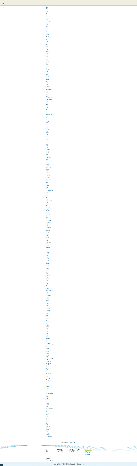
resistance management (49, 113)
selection (47, 182)
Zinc (46, 137)
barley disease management (49, 359)
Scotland (47, 257)
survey (47, 341)
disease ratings (48, 387)
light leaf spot (47, 86)
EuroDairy (47, 273)
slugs (46, 88)
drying (47, 145)
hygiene (47, 54)
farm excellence (48, 43)
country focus (47, 354)
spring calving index (48, 380)
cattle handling (48, 184)
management (47, 288)
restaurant (47, 300)
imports (47, 57)
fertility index (47, 159)
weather (47, 370)
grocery (47, 18)
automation (47, 240)
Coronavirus (47, 419)
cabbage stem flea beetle (49, 89)
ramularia (47, 108)
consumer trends (48, 244)
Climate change (48, 149)
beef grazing (47, 403)
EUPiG (47, 292)
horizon (47, 46)
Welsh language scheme (72, 453)
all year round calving (48, 157)
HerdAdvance (47, 327)
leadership (47, 364)
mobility (47, 171)
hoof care (47, 172)
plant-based (47, 281)
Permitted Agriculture (48, 422)
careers (47, 38)
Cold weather (47, 431)
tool (46, 39)
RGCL (46, 391)
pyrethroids (47, 125)
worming (47, 23)
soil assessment (48, 233)
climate (47, 423)
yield (46, 81)
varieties (47, 294)
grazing (47, 196)
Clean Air (47, 388)
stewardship (47, 51)
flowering (47, 101)
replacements (47, 203)
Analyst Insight (48, 399)
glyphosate (47, 127)
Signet (47, 180)
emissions (47, 298)
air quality (47, 270)
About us (46, 450)
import (47, 377)
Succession (47, 350)
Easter (47, 16)
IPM (46, 299)
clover (47, 96)
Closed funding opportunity (49, 436)
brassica (47, 143)
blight (47, 398)
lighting (47, 313)
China (47, 340)
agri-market (47, 351)
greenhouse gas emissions (49, 148)
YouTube (79, 456)
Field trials (47, 417)
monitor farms (48, 247)
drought (47, 274)
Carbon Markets (48, 427)
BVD (46, 345)
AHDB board (47, 386)
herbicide (47, 318)
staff (46, 411)
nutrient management (48, 204)
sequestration (48, 150)
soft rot (47, 334)
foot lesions (47, 169)
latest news (47, 282)
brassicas (47, 94)
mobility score (48, 175)
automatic (47, 141)
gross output (47, 69)
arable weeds (47, 258)
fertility (47, 191)
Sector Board (47, 339)
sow (46, 285)
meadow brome (48, 131)
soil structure (47, 209)
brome (47, 130)
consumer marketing (48, 373)
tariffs (47, 376)
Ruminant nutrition (48, 309)
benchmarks (47, 75)
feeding (47, 32)
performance (47, 286)
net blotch (47, 107)
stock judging (47, 368)
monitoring (47, 353)
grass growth (47, 212)
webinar (47, 271)
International (47, 260)
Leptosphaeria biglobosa (49, 114)
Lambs (47, 223)
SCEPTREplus (47, 239)
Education (46, 453)
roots (46, 83)
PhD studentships (48, 310)
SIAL (46, 382)
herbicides (47, 126)
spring (47, 74)
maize (47, 215)
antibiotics (47, 254)
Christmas (47, 34)
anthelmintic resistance (49, 200)
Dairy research (48, 165)
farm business (48, 269)
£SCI (46, 161)
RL (46, 66)
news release (47, 265)
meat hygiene (47, 253)
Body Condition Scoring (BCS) (49, 222)
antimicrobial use (48, 284)
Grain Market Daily (48, 400)
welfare (47, 25)
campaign (47, 301)
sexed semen (47, 188)
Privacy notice (59, 453)
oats (46, 67)
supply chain (47, 45)
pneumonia (47, 193)
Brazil (47, 64)
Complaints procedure (60, 450)
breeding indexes (48, 179)
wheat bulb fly (48, 121)
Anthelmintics (48, 311)
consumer (47, 9)
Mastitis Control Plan (48, 167)
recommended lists (48, 304)
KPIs (46, 259)
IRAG (46, 302)
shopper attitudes (48, 264)
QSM (46, 243)
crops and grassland (48, 363)
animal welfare (48, 185)
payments (47, 347)
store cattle (47, 367)
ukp (46, 383)
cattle (47, 192)
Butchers (47, 396)
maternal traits (48, 225)
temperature (47, 60)
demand (47, 138)
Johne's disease (48, 308)
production (47, 47)
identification (47, 326)
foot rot (47, 110)
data (46, 250)
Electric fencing (48, 343)
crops (47, 267)
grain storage (47, 102)
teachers (47, 22)
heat (46, 29)
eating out (47, 252)
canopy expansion (48, 78)
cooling (47, 144)
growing (47, 195)
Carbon (47, 424)
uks (46, 384)
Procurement (47, 455)
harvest (47, 91)
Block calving (47, 362)
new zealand (47, 352)
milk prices (47, 153)
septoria (47, 104)
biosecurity (47, 62)
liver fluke (47, 199)
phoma (47, 115)
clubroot (47, 87)
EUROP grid (47, 183)
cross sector (47, 296)
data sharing (47, 255)
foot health (47, 390)
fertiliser (47, 135)
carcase (47, 405)
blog (46, 323)
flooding (47, 409)
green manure (48, 93)
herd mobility (47, 174)
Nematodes (47, 123)
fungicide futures (48, 317)
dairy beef (47, 186)
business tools (48, 275)
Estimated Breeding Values (49, 393)
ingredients (47, 389)
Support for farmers (48, 459)
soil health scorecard (48, 394)
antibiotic (47, 41)
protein (47, 15)
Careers (46, 451)
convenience (47, 35)
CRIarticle (47, 346)
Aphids (47, 122)
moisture (47, 146)
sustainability (47, 349)
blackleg (47, 333)
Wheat (47, 133)
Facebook (79, 454)
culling (47, 197)
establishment (48, 77)
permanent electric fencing (49, 344)
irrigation (47, 226)
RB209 (47, 279)
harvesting (47, 216)
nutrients (47, 139)
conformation (47, 181)
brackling (47, 70)
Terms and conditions (72, 451)
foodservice (47, 245)
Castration (47, 416)
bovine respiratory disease (49, 312)
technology (47, 263)
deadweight (47, 219)
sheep (47, 306)
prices (47, 56)
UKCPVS (47, 117)
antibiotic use (47, 218)
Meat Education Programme (49, 408)
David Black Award (48, 338)
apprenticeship (48, 325)
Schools (47, 371)
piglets (47, 30)
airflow (47, 332)
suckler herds (47, 342)
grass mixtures (48, 207)
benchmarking (48, 155)
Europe (47, 335)
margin (47, 154)
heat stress (47, 152)
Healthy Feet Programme (49, 166)
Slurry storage (48, 378)
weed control (47, 205)
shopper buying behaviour (49, 290)
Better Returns (48, 355)
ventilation (47, 27)
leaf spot (47, 109)
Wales (47, 262)
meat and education (48, 21)
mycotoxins (47, 100)
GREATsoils (47, 228)
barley (47, 305)
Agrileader (47, 425)
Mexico (47, 289)
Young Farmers (48, 369)
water (47, 28)
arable (47, 235)
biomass (47, 84)
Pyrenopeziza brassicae (49, 321)
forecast (47, 59)
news (46, 249)
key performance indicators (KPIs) (50, 208)
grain (46, 142)
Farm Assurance (48, 415)
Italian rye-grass (48, 128)
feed (46, 58)
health (47, 11)
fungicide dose (48, 111)
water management (48, 227)
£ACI (46, 381)
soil (46, 50)
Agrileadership (48, 426)
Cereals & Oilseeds (48, 242)
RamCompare (47, 293)
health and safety (48, 231)
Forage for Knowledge (48, 372)
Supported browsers (72, 452)
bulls (46, 178)
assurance (47, 61)
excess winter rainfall (48, 361)
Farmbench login (47, 457)
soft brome (47, 132)
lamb (46, 13)
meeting (47, 277)
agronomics (47, 71)
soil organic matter (48, 238)
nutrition (47, 33)
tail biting (47, 53)
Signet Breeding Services (49, 220)
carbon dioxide (48, 414)
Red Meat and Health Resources (49, 460)
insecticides (47, 303)
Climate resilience (48, 434)
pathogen (47, 98)
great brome (47, 129)
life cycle (47, 82)
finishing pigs (47, 413)
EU (46, 395)
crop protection (48, 230)
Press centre (78, 451)
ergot (46, 112)
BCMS (47, 406)
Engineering (47, 331)
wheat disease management (49, 358)
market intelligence (48, 229)
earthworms (47, 234)
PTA (46, 162)
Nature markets (48, 430)
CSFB (46, 120)
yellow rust (47, 106)
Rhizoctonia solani (48, 385)
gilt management (48, 412)
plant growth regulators (49, 97)
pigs (46, 276)
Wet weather (47, 433)
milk (46, 248)
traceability (47, 268)
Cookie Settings (1, 464)
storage (47, 92)
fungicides (47, 118)
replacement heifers (48, 198)
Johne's (47, 375)
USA (46, 65)
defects (47, 336)
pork (46, 14)
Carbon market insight (49, 428)
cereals (47, 103)
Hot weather (47, 432)
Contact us (78, 450)
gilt (46, 287)
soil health (47, 237)
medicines (47, 40)
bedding (47, 283)
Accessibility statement (72, 450)
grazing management (48, 224)
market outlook (48, 337)
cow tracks (47, 404)
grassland (47, 232)
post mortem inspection (49, 214)
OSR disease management (49, 357)
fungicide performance (49, 99)
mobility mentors (48, 374)
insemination (47, 177)
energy (47, 49)
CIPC (46, 330)
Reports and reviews (48, 456)
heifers (47, 202)
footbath (47, 356)
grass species (47, 206)
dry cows (47, 176)
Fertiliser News (48, 429)
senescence (47, 79)
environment (47, 19)
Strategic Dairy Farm (48, 295)
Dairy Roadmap (48, 418)
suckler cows (47, 189)
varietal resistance (48, 116)
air (46, 48)
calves (47, 187)
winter (47, 73)
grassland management (49, 221)
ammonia (47, 297)
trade (46, 261)
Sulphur (47, 134)
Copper (47, 136)
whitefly (47, 291)
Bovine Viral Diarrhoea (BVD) (49, 307)
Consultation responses (48, 452)
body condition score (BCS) (49, 190)
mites (47, 124)
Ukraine (47, 63)
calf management (48, 256)
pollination (47, 348)
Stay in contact (87, 454)
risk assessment (48, 52)
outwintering (47, 421)
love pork (47, 401)
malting (47, 147)
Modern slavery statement (60, 452)
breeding (47, 24)
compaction (47, 140)
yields (47, 68)
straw (47, 26)
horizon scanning (48, 55)
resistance (47, 42)
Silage (47, 170)
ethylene (47, 328)
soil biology (47, 210)
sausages (47, 280)
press (47, 266)
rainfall (47, 315)
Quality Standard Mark (49, 379)
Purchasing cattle (48, 164)
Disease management (48, 365)
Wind (46, 435)
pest (46, 316)
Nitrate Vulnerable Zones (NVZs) (50, 211)
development (47, 76)
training (47, 37)
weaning (47, 31)
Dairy (46, 8)
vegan (47, 10)
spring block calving (48, 156)
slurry (47, 320)
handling (47, 201)
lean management (48, 420)
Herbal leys (47, 410)
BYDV (46, 119)
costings (47, 217)
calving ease (47, 160)
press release (47, 278)
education (47, 20)
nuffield (47, 366)
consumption (47, 36)
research (47, 44)
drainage (47, 194)
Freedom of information (60, 451)
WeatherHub (47, 322)
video (46, 272)
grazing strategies (48, 213)
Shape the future (47, 461)
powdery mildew (48, 105)
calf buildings (47, 151)
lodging (47, 72)
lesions (47, 360)
